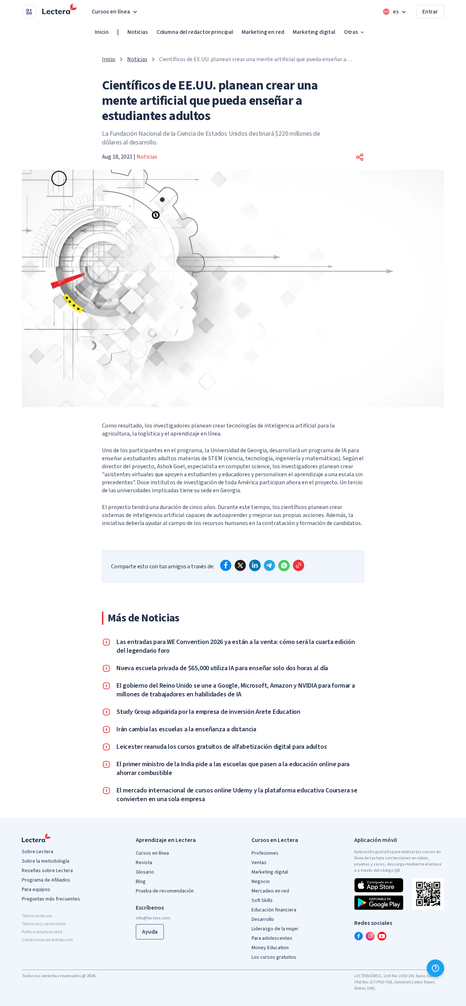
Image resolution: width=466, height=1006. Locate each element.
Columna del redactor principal (195, 32)
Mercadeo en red (270, 891)
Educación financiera (274, 910)
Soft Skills (262, 900)
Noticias (137, 32)
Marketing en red (263, 32)
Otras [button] (351, 32)
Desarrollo (263, 919)
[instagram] (370, 936)
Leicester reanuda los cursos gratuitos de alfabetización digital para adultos (221, 747)
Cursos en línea (152, 853)
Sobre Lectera (37, 851)
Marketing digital (314, 32)
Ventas (259, 862)
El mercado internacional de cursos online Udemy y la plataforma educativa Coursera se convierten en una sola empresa (237, 795)
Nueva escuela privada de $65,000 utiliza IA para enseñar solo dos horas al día (222, 668)
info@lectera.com (153, 918)
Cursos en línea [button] (111, 12)
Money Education (270, 947)
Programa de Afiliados (46, 880)
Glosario (145, 872)
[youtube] (382, 936)
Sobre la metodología (45, 861)
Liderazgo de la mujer (275, 929)
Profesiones (265, 853)
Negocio (261, 881)
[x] (240, 565)
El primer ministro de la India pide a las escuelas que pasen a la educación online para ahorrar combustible (233, 769)
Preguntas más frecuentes (51, 899)
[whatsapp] (284, 565)
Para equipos (36, 889)
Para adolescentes (272, 938)
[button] (359, 157)
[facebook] (226, 565)
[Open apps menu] (29, 11)
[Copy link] (298, 565)
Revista (144, 862)
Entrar (430, 12)
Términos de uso (37, 916)
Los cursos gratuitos (274, 957)
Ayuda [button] (150, 932)
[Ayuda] (435, 968)
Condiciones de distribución (47, 940)
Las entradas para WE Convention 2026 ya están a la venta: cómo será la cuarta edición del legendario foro (235, 646)
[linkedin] (255, 565)
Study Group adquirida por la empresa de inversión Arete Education (208, 712)
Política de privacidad (42, 932)
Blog (141, 881)
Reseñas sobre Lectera (47, 870)
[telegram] (269, 565)
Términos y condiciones (44, 924)
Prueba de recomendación (165, 891)
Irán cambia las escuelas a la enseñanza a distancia (186, 729)
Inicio (101, 32)
